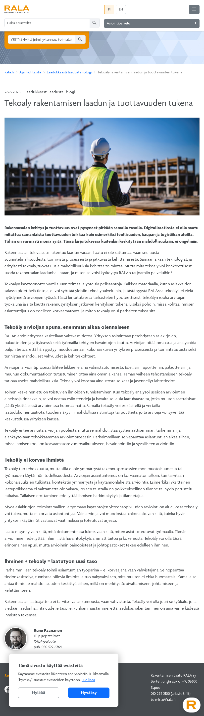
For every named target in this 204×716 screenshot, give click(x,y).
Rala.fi (9, 72)
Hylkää (38, 692)
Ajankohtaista (30, 72)
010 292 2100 (160, 693)
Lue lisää (88, 679)
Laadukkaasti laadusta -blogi (69, 72)
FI (109, 9)
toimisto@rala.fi (163, 699)
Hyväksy (89, 692)
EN (121, 9)
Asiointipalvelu (152, 23)
